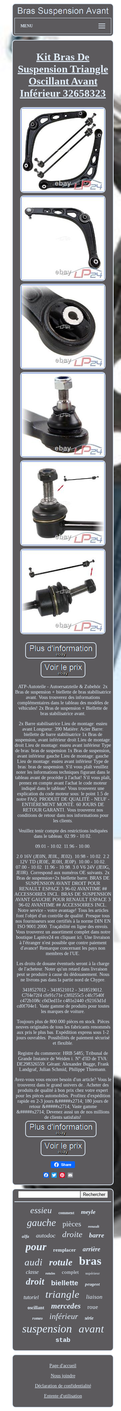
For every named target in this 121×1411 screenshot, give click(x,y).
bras (90, 1260)
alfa (25, 1236)
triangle (62, 1294)
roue (92, 1307)
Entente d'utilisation (63, 1396)
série (89, 1318)
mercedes (66, 1306)
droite (72, 1234)
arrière (91, 1249)
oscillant (36, 1307)
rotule (60, 1262)
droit (35, 1282)
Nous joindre (63, 1375)
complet (70, 1272)
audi (33, 1262)
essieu (41, 1210)
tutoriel (31, 1297)
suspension (47, 1328)
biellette (64, 1283)
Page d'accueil (62, 1365)
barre (96, 1235)
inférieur (63, 1316)
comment (66, 1212)
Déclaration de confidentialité (63, 1385)
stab (62, 1340)
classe (32, 1272)
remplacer (64, 1250)
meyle (88, 1211)
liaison (94, 1297)
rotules (50, 1273)
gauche (41, 1222)
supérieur (92, 1273)
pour (36, 1246)
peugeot (92, 1284)
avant (91, 1329)
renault (93, 1226)
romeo (37, 1318)
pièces (72, 1224)
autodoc (45, 1235)
